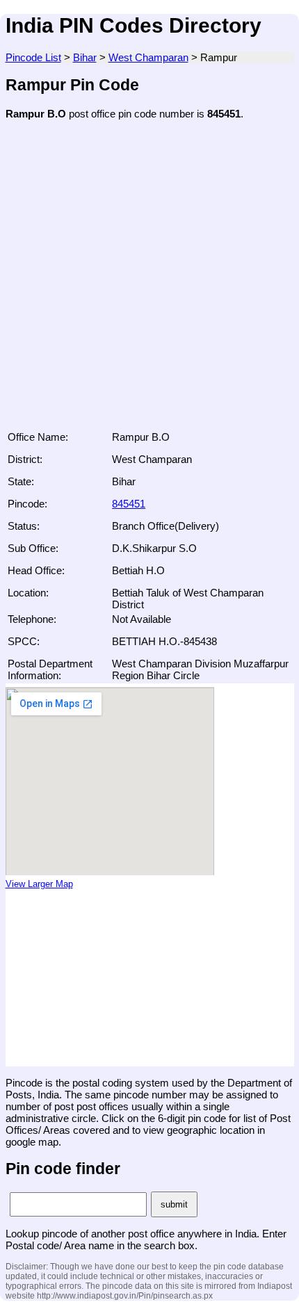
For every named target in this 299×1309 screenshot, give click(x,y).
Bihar (85, 57)
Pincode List (33, 57)
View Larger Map (39, 884)
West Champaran (148, 57)
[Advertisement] (149, 279)
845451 (128, 504)
